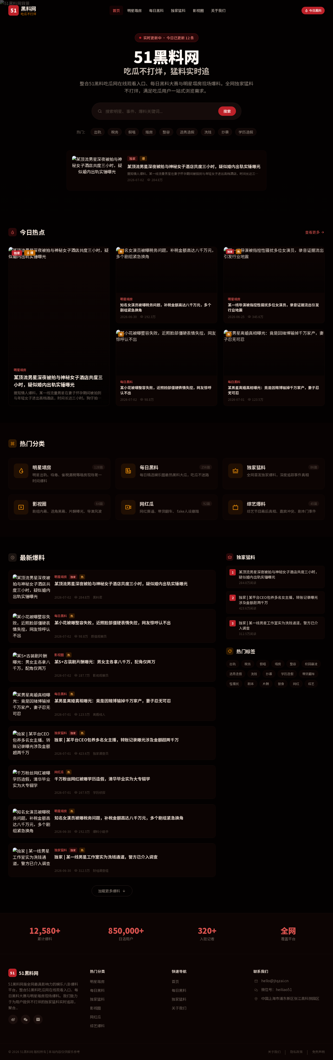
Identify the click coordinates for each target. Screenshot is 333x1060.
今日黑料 (315, 10)
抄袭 (225, 132)
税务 (114, 132)
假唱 (132, 132)
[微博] (13, 1019)
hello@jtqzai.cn (275, 980)
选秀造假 (187, 132)
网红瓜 (95, 1016)
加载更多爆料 (109, 890)
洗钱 (208, 132)
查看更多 (312, 232)
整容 (166, 132)
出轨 (97, 132)
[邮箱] (38, 1019)
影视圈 (198, 10)
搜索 (227, 111)
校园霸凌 (311, 664)
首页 (116, 10)
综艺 (311, 683)
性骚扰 (234, 683)
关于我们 (218, 10)
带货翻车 (308, 673)
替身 (281, 683)
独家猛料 (178, 10)
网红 (296, 683)
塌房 (149, 132)
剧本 (251, 683)
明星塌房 (134, 10)
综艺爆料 (97, 1025)
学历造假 (246, 132)
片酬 (266, 683)
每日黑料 (156, 10)
